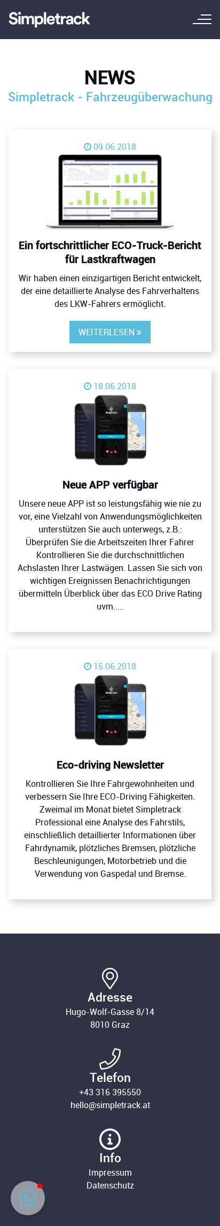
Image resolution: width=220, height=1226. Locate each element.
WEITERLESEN (110, 332)
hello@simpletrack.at (110, 1105)
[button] (28, 1198)
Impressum (110, 1172)
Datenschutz (110, 1185)
